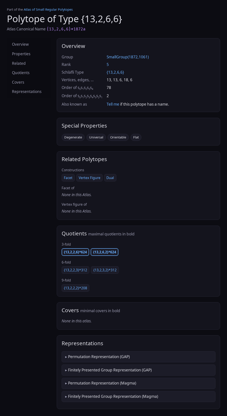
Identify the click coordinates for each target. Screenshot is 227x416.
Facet (68, 177)
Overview (20, 44)
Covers (18, 82)
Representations (26, 91)
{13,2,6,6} (115, 72)
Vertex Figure (89, 177)
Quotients (20, 72)
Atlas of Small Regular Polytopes (48, 9)
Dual (110, 177)
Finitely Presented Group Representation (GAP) (110, 370)
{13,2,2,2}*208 (75, 288)
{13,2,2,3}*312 (75, 270)
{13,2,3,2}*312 (105, 270)
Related (19, 63)
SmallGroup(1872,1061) (128, 56)
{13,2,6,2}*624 (104, 252)
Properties (21, 53)
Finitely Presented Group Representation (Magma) (113, 396)
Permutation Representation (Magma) (102, 383)
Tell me (113, 104)
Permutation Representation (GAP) (99, 356)
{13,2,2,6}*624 (75, 252)
